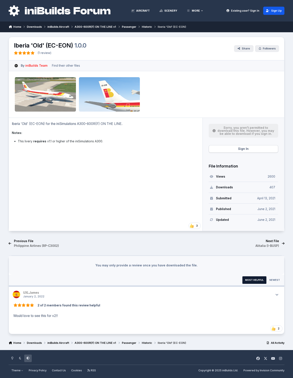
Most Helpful (254, 279)
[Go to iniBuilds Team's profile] (16, 65)
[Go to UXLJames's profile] (16, 294)
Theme (16, 370)
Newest (274, 279)
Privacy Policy (38, 370)
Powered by (263, 370)
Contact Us (59, 370)
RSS (93, 370)
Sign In (243, 149)
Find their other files (66, 65)
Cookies (76, 370)
